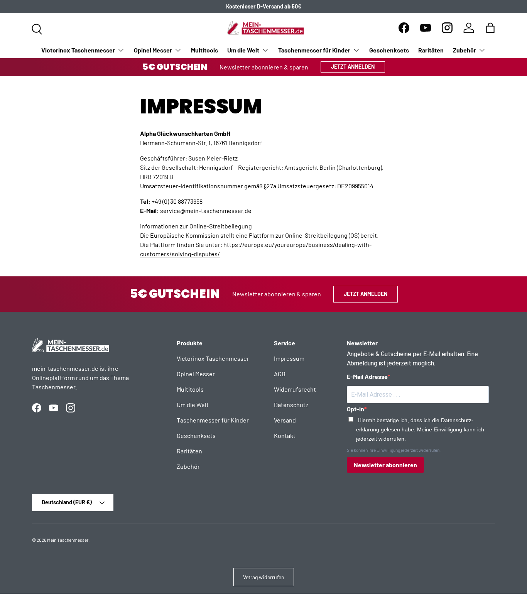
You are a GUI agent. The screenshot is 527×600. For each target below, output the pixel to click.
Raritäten (431, 50)
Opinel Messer (153, 50)
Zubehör (464, 50)
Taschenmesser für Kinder (314, 50)
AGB (279, 373)
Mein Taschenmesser (67, 540)
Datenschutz (291, 404)
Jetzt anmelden (353, 66)
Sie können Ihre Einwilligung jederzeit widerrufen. (394, 450)
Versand (285, 420)
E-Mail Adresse (367, 376)
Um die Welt (243, 50)
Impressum (289, 358)
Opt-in (355, 408)
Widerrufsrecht (295, 389)
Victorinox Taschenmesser (78, 50)
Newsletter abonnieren (385, 464)
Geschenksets (389, 50)
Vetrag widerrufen (263, 577)
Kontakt (285, 435)
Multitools (204, 50)
